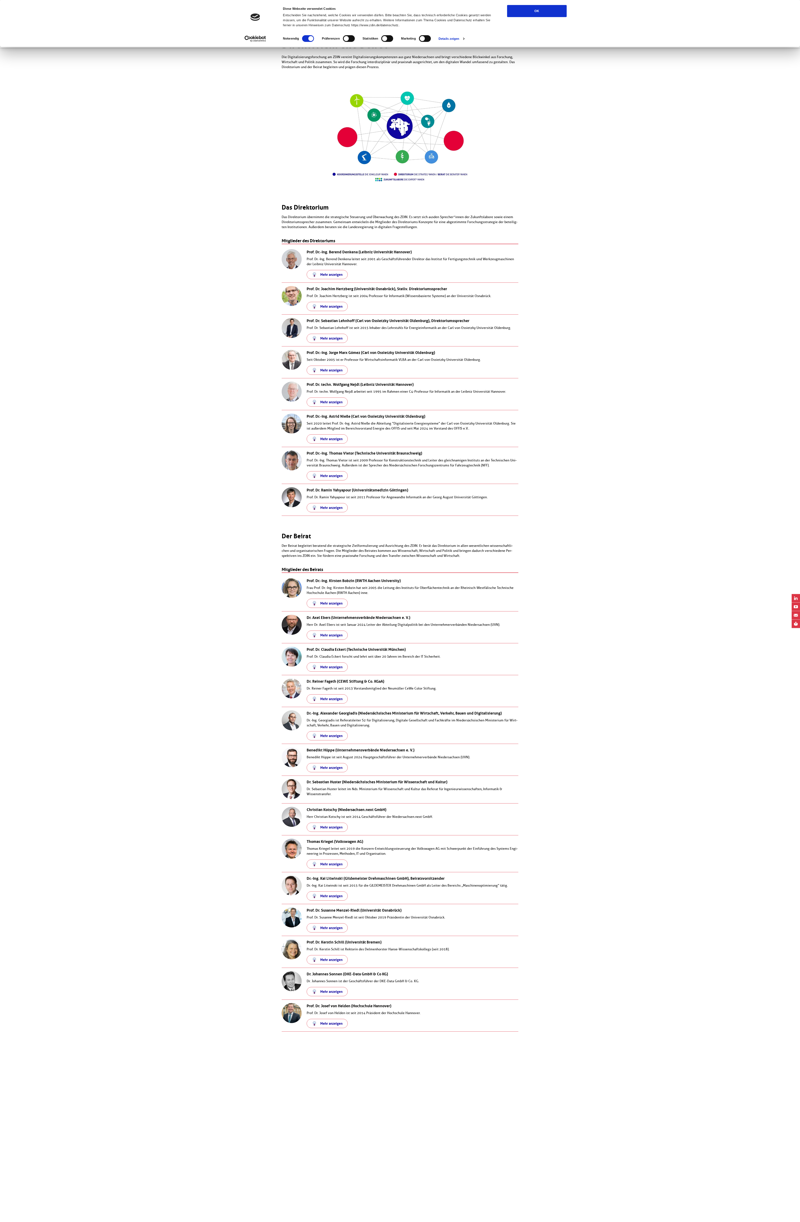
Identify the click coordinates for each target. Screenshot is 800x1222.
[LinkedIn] (796, 598)
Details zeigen (449, 38)
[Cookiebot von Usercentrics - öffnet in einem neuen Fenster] (255, 39)
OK (536, 11)
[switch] (349, 38)
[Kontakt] (796, 615)
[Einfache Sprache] (796, 624)
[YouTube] (796, 607)
